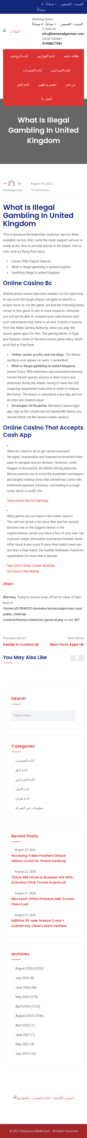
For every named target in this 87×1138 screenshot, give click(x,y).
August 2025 (24, 1016)
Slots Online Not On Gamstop (27, 501)
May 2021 (22, 1044)
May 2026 (22, 997)
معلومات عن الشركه (29, 808)
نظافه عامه (71, 56)
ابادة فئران (22, 798)
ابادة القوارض (46, 56)
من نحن (70, 84)
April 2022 (22, 1025)
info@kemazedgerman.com (63, 34)
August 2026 (24, 968)
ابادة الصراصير (60, 70)
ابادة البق (23, 84)
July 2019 (22, 1054)
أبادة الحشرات (24, 761)
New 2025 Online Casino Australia (31, 566)
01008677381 (52, 43)
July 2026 (22, 978)
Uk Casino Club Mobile (23, 571)
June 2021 (22, 1035)
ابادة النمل (22, 789)
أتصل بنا (46, 99)
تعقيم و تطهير (47, 84)
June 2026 (22, 987)
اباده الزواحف (19, 56)
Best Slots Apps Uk (67, 644)
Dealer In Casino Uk (21, 644)
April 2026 (22, 1006)
